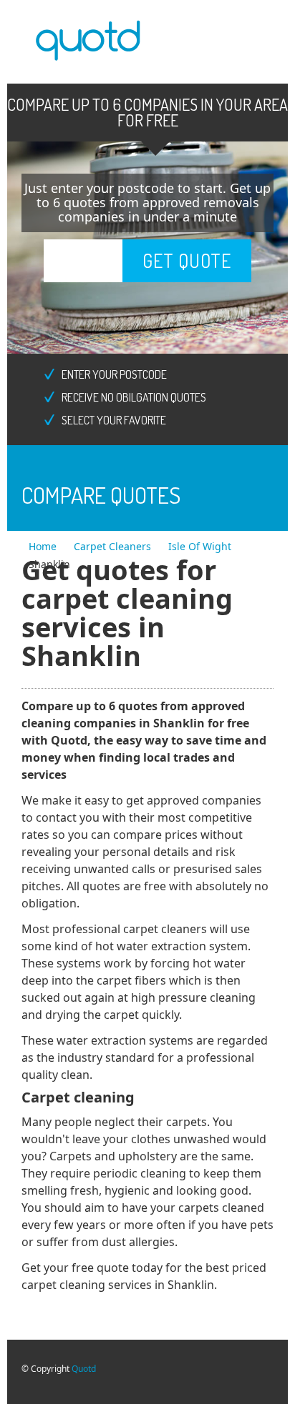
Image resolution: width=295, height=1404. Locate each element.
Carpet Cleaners (114, 546)
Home (44, 546)
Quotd (84, 1369)
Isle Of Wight (199, 546)
